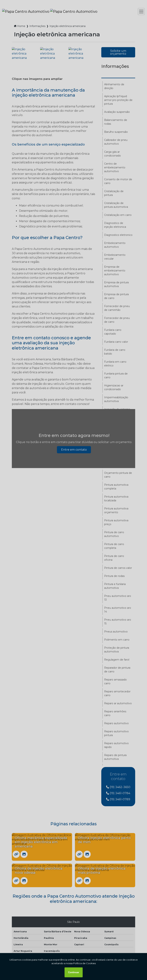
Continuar (73, 972)
